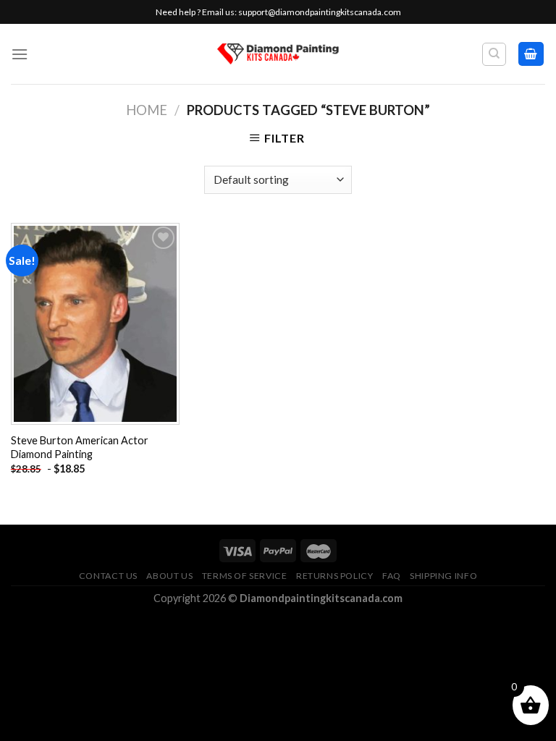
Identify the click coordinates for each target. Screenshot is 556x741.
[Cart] (531, 54)
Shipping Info (443, 575)
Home (146, 110)
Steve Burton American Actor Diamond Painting (79, 447)
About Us (169, 575)
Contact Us (108, 575)
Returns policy (335, 575)
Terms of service (244, 575)
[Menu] (19, 54)
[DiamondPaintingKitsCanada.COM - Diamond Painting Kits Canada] (278, 53)
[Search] (494, 54)
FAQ (391, 575)
